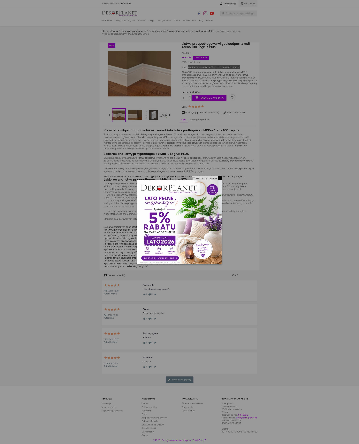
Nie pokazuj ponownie (206, 178)
